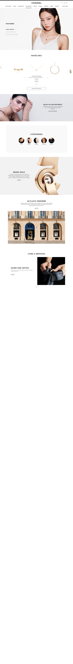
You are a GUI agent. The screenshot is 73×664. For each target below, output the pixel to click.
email (14, 299)
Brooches (51, 144)
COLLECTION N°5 (11, 32)
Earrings (29, 144)
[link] (66, 2)
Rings (21, 144)
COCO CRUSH (10, 29)
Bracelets (36, 144)
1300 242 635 (19, 299)
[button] (14, 6)
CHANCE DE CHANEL (12, 34)
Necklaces (44, 144)
